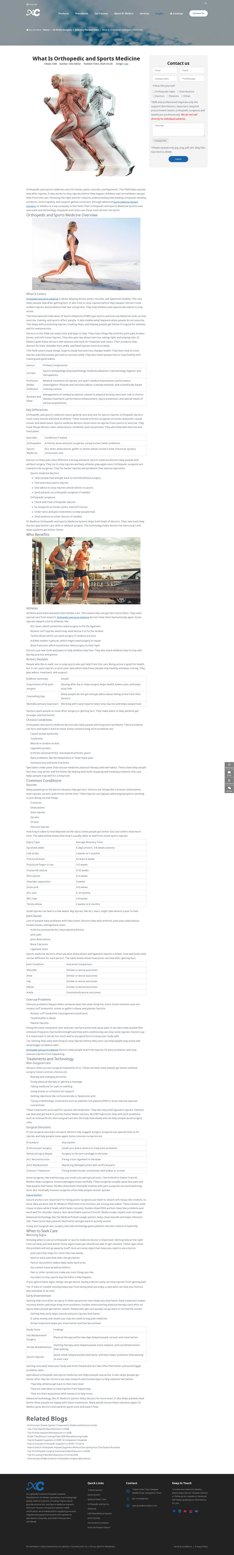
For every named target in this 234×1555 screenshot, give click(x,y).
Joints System (94, 1518)
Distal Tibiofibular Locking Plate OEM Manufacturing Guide (57, 1436)
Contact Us (198, 13)
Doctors (160, 96)
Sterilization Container (98, 1522)
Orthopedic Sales (165, 91)
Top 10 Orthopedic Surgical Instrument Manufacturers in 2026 (58, 1451)
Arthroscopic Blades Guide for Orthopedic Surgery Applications (59, 1458)
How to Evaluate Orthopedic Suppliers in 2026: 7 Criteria (55, 1443)
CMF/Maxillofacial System (100, 1513)
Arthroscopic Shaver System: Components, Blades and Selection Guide (62, 1425)
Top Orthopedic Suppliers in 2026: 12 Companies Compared (57, 1440)
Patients (174, 96)
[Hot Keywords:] (206, 3)
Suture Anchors (34, 1195)
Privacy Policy (201, 1546)
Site (126, 63)
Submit (178, 159)
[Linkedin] (180, 1511)
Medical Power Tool (97, 1499)
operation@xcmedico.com (144, 1505)
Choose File (160, 140)
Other (186, 96)
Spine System (94, 1494)
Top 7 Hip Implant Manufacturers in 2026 (48, 1428)
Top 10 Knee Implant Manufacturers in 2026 (49, 1432)
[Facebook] (174, 1511)
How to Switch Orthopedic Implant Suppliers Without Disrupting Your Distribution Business (73, 1447)
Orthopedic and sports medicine (42, 298)
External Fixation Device (99, 1527)
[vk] (196, 1511)
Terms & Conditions (182, 1546)
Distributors (186, 91)
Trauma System (95, 1490)
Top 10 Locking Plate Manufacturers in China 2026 (52, 1454)
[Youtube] (185, 1511)
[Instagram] (191, 1511)
